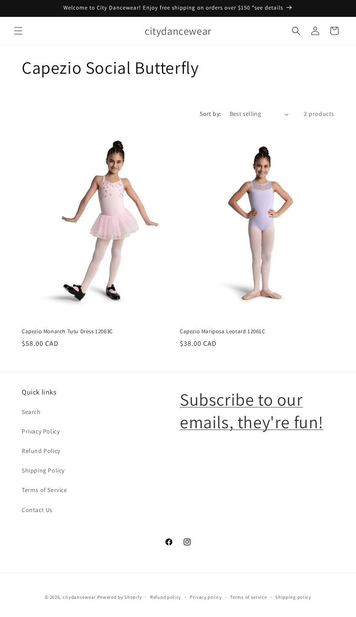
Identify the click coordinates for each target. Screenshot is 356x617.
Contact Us (37, 510)
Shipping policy (293, 597)
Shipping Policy (43, 470)
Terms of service (248, 597)
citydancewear (79, 597)
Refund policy (165, 597)
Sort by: (210, 114)
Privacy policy (206, 597)
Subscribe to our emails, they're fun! (251, 410)
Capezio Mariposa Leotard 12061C (222, 331)
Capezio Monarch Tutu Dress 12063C (67, 331)
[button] (18, 30)
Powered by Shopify (119, 597)
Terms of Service (44, 490)
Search (31, 412)
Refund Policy (41, 451)
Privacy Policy (40, 431)
